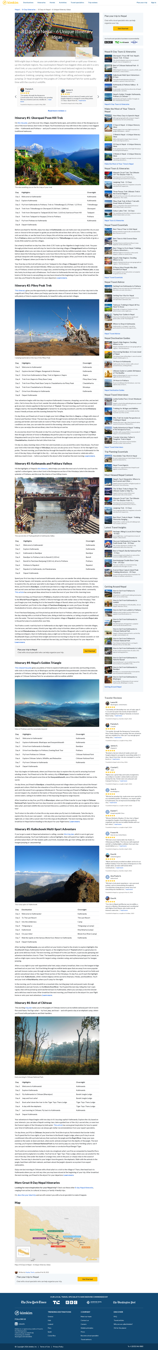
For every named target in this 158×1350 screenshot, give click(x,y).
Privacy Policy (58, 1347)
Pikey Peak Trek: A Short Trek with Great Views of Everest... (126, 202)
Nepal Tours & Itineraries (114, 220)
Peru (49, 1328)
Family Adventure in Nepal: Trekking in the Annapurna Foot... (126, 428)
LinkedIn (22, 1324)
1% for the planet (120, 1328)
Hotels (52, 2)
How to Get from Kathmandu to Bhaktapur (125, 678)
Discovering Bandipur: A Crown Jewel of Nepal (127, 353)
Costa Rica (52, 1336)
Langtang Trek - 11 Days (122, 182)
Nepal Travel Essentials (114, 277)
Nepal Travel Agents (120, 465)
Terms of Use (45, 1347)
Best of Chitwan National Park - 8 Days (125, 66)
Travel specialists (77, 2)
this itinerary (43, 468)
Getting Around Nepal (113, 687)
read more (82, 100)
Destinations (28, 2)
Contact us (85, 1320)
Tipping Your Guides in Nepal (123, 314)
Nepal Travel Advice (112, 333)
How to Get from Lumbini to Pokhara (127, 610)
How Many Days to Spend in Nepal (126, 115)
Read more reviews (56, 111)
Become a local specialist (90, 1336)
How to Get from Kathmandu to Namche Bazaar (125, 659)
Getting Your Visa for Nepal (123, 295)
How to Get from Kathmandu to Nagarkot (125, 620)
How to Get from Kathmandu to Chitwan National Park (125, 630)
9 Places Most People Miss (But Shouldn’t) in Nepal (125, 268)
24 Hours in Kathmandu (122, 361)
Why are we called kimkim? (123, 1324)
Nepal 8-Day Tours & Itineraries (117, 104)
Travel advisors (86, 1339)
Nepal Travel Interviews (114, 447)
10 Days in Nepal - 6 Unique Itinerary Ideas (127, 145)
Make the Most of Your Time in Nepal (119, 164)
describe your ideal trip (27, 1195)
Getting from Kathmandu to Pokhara (127, 286)
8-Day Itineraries (29, 9)
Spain (50, 1332)
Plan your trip (142, 2)
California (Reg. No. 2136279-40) (24, 1333)
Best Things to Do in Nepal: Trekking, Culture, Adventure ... (127, 249)
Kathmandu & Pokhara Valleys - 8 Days (125, 86)
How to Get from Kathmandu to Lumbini (125, 601)
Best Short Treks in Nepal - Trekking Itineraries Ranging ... (126, 518)
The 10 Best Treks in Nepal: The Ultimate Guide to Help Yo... (125, 490)
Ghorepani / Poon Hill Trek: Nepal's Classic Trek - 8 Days (126, 57)
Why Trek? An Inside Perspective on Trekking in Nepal (126, 419)
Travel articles (119, 1320)
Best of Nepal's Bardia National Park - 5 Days (127, 552)
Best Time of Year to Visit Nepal (125, 229)
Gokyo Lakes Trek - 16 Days (124, 211)
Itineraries (41, 2)
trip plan (28, 1008)
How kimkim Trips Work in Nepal (125, 456)
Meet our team (86, 1316)
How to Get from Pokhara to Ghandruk (124, 592)
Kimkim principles (87, 1328)
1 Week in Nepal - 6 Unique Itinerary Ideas (126, 135)
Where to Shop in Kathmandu (124, 324)
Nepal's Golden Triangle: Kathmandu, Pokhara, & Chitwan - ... (127, 95)
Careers (84, 1324)
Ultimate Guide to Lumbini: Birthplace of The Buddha (127, 372)
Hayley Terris (30, 1272)
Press (83, 1332)
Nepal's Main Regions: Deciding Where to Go (124, 259)
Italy (49, 1320)
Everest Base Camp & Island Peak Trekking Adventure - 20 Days (125, 571)
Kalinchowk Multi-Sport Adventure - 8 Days (126, 76)
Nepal (17, 9)
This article (19, 592)
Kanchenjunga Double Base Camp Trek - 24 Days (125, 561)
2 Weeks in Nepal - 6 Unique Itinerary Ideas (127, 155)
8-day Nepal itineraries (84, 1187)
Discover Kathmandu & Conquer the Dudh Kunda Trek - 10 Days (126, 542)
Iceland (50, 1324)
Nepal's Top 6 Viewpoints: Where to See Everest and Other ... (126, 480)
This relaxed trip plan (23, 668)
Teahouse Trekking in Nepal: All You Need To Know (126, 306)
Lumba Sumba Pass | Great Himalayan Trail (127, 400)
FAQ (115, 1316)
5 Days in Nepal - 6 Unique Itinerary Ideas (126, 126)
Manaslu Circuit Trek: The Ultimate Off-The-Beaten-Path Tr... (126, 173)
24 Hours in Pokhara (121, 380)
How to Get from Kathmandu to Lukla (127, 648)
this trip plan (22, 123)
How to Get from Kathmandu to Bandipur (125, 668)
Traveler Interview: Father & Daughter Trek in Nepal (124, 438)
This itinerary (20, 290)
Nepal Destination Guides (114, 390)
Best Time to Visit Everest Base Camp (125, 239)
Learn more (62, 278)
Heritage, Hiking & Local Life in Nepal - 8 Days (127, 532)
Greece (50, 1316)
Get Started (90, 651)
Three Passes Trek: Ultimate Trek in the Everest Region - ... (126, 192)
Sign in (153, 2)
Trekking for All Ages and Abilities (125, 408)
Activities (63, 2)
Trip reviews (93, 2)
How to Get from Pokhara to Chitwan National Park (124, 639)
